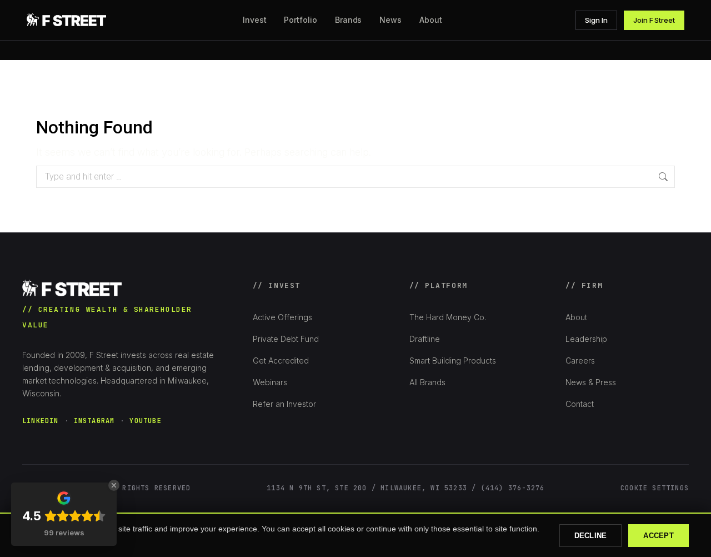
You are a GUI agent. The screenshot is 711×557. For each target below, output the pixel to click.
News (390, 19)
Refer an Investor (284, 404)
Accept (658, 535)
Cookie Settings (654, 488)
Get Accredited (281, 360)
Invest (255, 19)
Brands (348, 19)
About (576, 317)
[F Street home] (68, 20)
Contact (579, 404)
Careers (580, 360)
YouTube (145, 420)
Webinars (270, 382)
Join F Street (654, 20)
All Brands (427, 382)
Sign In (596, 20)
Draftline (424, 339)
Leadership (586, 339)
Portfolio (300, 19)
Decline (590, 535)
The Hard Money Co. (447, 317)
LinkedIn (40, 420)
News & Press (590, 382)
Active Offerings (282, 317)
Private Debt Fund (286, 339)
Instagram (94, 420)
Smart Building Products (452, 360)
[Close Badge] (113, 485)
